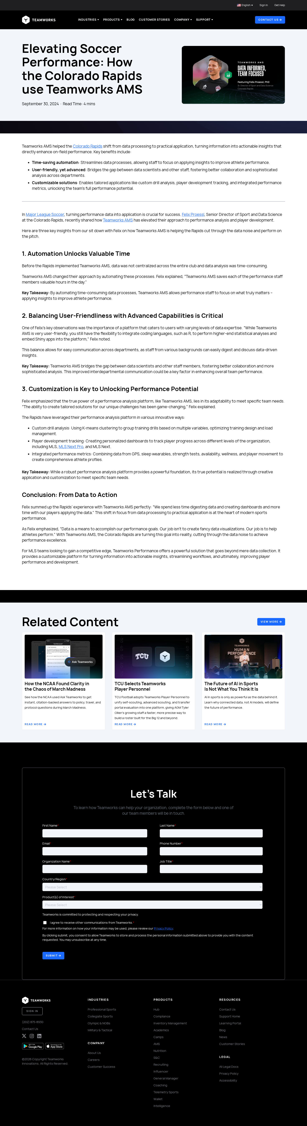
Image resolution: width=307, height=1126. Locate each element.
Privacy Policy (163, 928)
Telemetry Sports (166, 1092)
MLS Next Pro (71, 446)
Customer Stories (154, 20)
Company (181, 20)
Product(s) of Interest (58, 897)
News (223, 1037)
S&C (157, 1058)
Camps (159, 1037)
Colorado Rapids (87, 146)
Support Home (229, 1016)
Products (111, 20)
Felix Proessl (193, 214)
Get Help (279, 5)
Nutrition (160, 1051)
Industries (87, 20)
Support (203, 20)
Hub (156, 1009)
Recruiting (161, 1064)
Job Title (166, 861)
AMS (157, 1044)
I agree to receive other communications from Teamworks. (91, 923)
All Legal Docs (228, 1067)
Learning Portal (230, 1023)
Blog (131, 20)
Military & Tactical (100, 1030)
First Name (49, 825)
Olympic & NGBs (99, 1023)
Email (46, 843)
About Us (94, 1053)
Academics (161, 1030)
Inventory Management (170, 1023)
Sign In (264, 5)
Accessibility (228, 1080)
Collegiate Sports (100, 1016)
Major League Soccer (45, 214)
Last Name (167, 825)
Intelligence (162, 1106)
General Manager (166, 1078)
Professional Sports (102, 1009)
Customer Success (101, 1067)
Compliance (162, 1016)
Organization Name (56, 861)
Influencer (161, 1071)
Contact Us (30, 1029)
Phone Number (170, 843)
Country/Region (54, 879)
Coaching (160, 1085)
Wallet (158, 1099)
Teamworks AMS (118, 220)
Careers (94, 1060)
